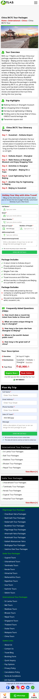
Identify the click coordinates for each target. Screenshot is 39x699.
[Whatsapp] (32, 687)
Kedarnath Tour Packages (15, 522)
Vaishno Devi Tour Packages (16, 549)
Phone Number (7, 219)
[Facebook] (8, 687)
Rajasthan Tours (11, 581)
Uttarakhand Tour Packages (14, 482)
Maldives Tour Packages (13, 459)
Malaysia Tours (11, 632)
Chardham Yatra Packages (15, 514)
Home (3, 20)
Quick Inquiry (10, 660)
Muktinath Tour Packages (15, 537)
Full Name (6, 206)
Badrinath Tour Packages (15, 518)
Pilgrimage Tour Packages (15, 529)
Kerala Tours (10, 569)
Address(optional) (8, 232)
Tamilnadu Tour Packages (13, 486)
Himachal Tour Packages (13, 498)
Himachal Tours (11, 573)
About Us (8, 645)
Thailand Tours (11, 624)
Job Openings (10, 680)
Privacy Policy (10, 668)
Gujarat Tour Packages (12, 494)
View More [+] (32, 471)
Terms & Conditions (13, 676)
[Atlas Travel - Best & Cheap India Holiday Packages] (7, 3)
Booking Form (10, 656)
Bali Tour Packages (11, 455)
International (14, 20)
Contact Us (9, 648)
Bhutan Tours (10, 613)
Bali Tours (9, 605)
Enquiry (34, 697)
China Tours (9, 636)
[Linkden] (27, 687)
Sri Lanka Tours (11, 601)
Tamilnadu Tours (11, 565)
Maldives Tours (11, 609)
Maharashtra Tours (12, 577)
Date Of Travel (8, 414)
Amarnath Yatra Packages (15, 533)
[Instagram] (18, 687)
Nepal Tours (9, 617)
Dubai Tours (10, 628)
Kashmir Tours (10, 589)
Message (5, 422)
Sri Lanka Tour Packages (13, 451)
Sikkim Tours (10, 593)
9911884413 (20, 380)
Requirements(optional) (10, 239)
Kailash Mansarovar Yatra (15, 541)
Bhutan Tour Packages (12, 463)
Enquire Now (11, 373)
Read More (29, 362)
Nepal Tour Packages (12, 467)
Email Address (8, 399)
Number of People (26, 226)
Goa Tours (9, 585)
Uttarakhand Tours (12, 561)
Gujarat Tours (10, 557)
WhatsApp (21, 696)
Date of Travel (7, 226)
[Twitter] (13, 687)
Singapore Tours (11, 621)
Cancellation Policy (12, 672)
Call (4, 697)
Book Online (26, 373)
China (24, 20)
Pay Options (10, 664)
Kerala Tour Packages (12, 490)
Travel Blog (9, 652)
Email (4, 213)
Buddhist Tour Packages (14, 526)
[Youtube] (22, 687)
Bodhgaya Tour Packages (15, 545)
